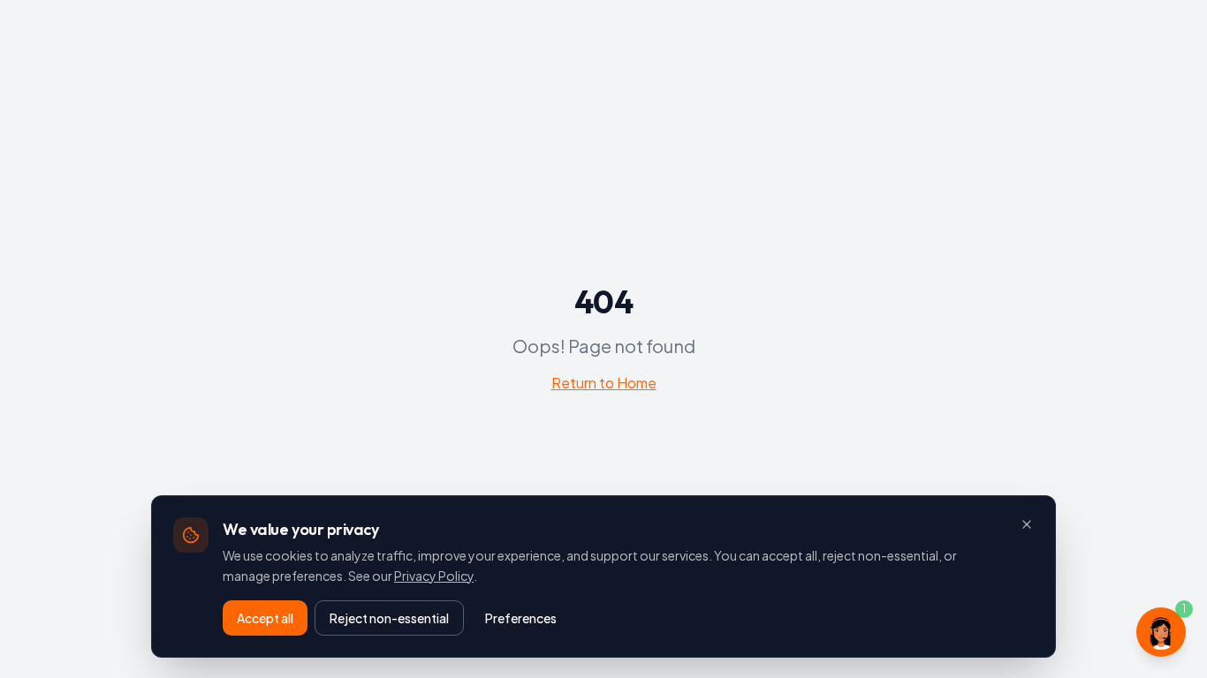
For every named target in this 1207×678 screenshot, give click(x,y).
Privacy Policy (434, 575)
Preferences (521, 617)
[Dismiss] (1026, 524)
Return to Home (604, 382)
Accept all (265, 617)
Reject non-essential (389, 617)
